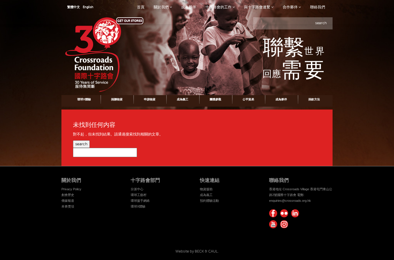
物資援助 (206, 189)
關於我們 (162, 7)
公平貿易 (248, 99)
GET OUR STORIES (129, 20)
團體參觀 (215, 99)
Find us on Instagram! (284, 224)
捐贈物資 (117, 99)
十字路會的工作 (218, 7)
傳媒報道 (67, 200)
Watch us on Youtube (273, 224)
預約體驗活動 (209, 200)
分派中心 (137, 189)
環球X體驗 (84, 99)
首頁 (141, 7)
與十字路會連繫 (257, 7)
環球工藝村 (139, 195)
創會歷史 (67, 195)
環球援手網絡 (140, 200)
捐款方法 (314, 99)
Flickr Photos (284, 213)
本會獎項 (67, 206)
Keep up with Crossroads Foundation (295, 213)
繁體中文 (73, 7)
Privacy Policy (71, 189)
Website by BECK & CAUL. (197, 251)
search (81, 144)
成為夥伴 (188, 7)
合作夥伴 (291, 7)
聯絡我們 (317, 7)
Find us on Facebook (273, 213)
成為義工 (182, 99)
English (88, 7)
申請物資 (149, 99)
